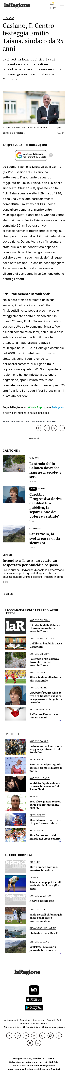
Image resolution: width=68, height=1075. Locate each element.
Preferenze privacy (54, 1027)
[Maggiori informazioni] (51, 155)
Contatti (51, 1020)
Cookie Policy (32, 1027)
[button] (9, 1035)
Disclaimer (25, 1020)
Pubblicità (24, 1023)
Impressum (38, 1020)
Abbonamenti (11, 1020)
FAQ (59, 1020)
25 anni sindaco (11, 421)
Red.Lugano (38, 144)
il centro (51, 421)
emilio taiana (38, 421)
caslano (25, 421)
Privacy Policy (13, 1027)
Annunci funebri (39, 1023)
